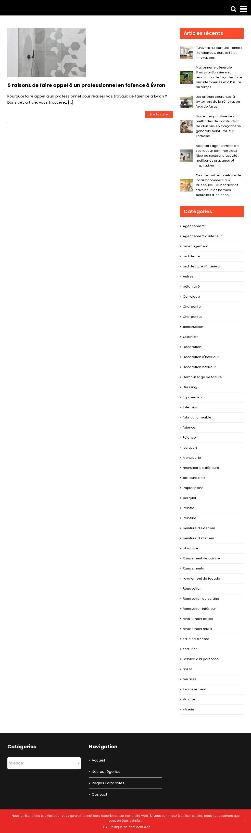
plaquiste (190, 548)
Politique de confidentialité (130, 827)
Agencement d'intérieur (202, 236)
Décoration (192, 347)
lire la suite (159, 114)
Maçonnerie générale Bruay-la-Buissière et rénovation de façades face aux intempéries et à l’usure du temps (219, 77)
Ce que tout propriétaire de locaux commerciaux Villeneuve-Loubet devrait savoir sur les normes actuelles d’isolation (218, 185)
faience (189, 427)
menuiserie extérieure (201, 467)
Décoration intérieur (199, 367)
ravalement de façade (201, 578)
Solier (187, 669)
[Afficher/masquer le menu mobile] (244, 8)
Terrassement (194, 689)
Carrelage (191, 296)
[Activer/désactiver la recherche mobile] (233, 9)
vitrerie (188, 709)
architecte (191, 256)
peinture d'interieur (198, 538)
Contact (100, 794)
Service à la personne (201, 659)
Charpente (192, 306)
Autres (188, 276)
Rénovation (192, 588)
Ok (105, 827)
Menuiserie (192, 457)
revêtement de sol (198, 618)
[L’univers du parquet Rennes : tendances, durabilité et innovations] (186, 49)
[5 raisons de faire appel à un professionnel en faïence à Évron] (46, 52)
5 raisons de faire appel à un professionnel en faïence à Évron (86, 85)
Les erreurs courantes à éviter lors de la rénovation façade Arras (218, 101)
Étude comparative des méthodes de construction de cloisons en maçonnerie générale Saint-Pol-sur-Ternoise (218, 126)
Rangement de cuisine (201, 558)
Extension (190, 407)
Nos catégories (106, 771)
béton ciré (191, 286)
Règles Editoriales (108, 783)
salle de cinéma (196, 639)
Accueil (98, 760)
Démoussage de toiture (202, 377)
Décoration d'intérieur (201, 357)
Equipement (193, 397)
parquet (189, 498)
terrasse (190, 679)
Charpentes (192, 316)
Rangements (193, 568)
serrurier (190, 649)
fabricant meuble (197, 417)
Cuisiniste (191, 336)
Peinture (190, 518)
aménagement (195, 246)
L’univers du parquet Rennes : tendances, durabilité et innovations (219, 52)
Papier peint (193, 488)
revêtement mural (198, 628)
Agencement (193, 226)
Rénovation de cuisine (201, 598)
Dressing (190, 387)
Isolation (190, 447)
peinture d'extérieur (199, 528)
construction (193, 326)
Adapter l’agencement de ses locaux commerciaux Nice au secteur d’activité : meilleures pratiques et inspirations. (217, 155)
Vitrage (189, 699)
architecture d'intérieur (202, 266)
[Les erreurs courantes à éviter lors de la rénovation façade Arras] (186, 98)
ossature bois (194, 477)
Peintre (189, 508)
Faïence (189, 437)
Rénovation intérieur (199, 608)
